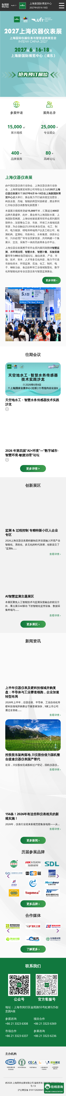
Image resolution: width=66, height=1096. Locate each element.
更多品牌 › (33, 904)
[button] (56, 876)
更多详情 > (33, 468)
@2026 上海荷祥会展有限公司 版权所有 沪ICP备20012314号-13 (33, 1084)
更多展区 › (33, 624)
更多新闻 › (33, 840)
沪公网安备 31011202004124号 (33, 1089)
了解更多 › (33, 949)
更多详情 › (51, 280)
